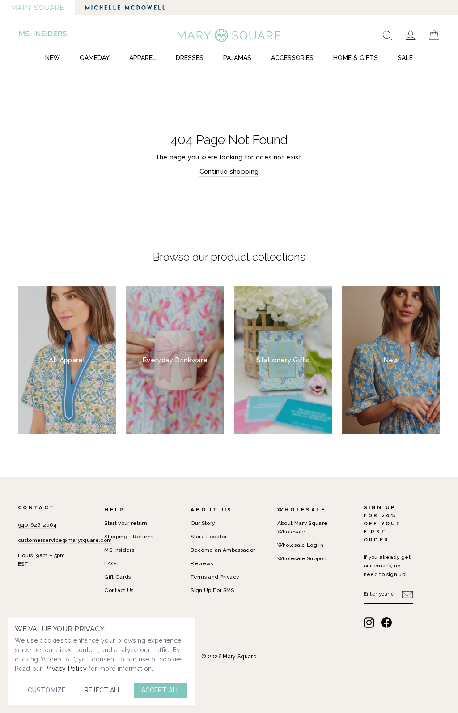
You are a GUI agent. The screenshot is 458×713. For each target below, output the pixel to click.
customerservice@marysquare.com (65, 540)
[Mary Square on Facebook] (386, 622)
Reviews (202, 563)
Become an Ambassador (223, 550)
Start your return (125, 523)
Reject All (103, 690)
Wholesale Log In (300, 545)
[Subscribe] (407, 594)
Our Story (203, 523)
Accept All (160, 690)
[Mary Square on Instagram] (369, 622)
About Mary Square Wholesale (302, 527)
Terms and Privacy (215, 577)
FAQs (110, 563)
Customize (46, 690)
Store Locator (209, 536)
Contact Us (119, 590)
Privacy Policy (65, 668)
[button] (44, 35)
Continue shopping (229, 171)
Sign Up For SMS (212, 590)
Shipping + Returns (128, 536)
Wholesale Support (302, 558)
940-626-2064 (37, 525)
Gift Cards (117, 577)
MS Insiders (119, 550)
